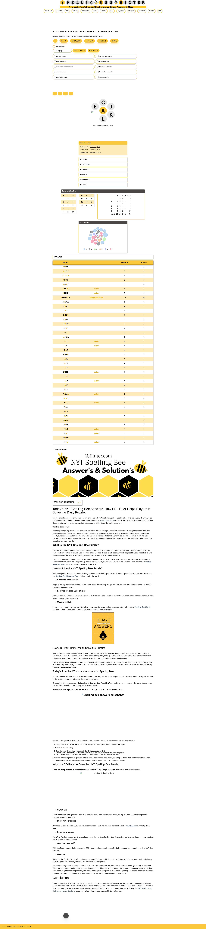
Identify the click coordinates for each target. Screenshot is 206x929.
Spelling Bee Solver (107, 520)
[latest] (71, 93)
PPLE (65, 293)
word (65, 262)
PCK (66, 390)
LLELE (65, 271)
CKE (66, 306)
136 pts (86, 164)
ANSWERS (76, 41)
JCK (66, 333)
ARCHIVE (102, 41)
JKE (66, 341)
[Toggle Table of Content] (78, 502)
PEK (66, 429)
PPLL (66, 284)
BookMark (131, 11)
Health (95, 11)
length (124, 262)
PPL (65, 420)
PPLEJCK (65, 298)
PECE (65, 425)
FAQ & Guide (121, 11)
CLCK (65, 324)
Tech (67, 11)
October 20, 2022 (95, 149)
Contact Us (142, 11)
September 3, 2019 (107, 125)
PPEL (65, 289)
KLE (66, 350)
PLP (66, 412)
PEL (66, 433)
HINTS (63, 41)
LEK (66, 376)
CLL (66, 311)
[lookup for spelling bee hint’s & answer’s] (55, 41)
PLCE (66, 398)
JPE (66, 346)
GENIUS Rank (132, 826)
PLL (66, 407)
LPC (65, 276)
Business (75, 11)
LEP (66, 381)
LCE (66, 359)
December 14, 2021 (95, 152)
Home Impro (85, 11)
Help (159, 11)
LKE (66, 368)
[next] (66, 93)
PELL (66, 394)
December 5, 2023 (95, 147)
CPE (66, 319)
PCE (65, 280)
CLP (66, 328)
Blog (112, 11)
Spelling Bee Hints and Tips (67, 576)
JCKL (66, 337)
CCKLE (66, 302)
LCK (65, 267)
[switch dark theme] (66, 915)
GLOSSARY (59, 11)
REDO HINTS (79, 51)
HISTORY (89, 41)
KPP (65, 355)
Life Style (103, 11)
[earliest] (55, 93)
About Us (151, 11)
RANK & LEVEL (48, 11)
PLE (66, 403)
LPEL (65, 372)
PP (66, 416)
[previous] (60, 93)
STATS (114, 41)
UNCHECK (93, 51)
